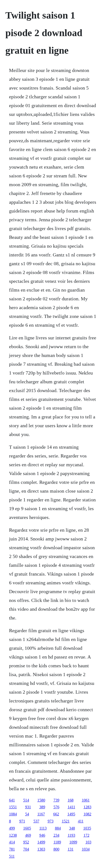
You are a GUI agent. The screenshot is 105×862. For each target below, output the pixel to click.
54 (27, 814)
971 (22, 821)
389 (42, 807)
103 (88, 842)
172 (86, 835)
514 (26, 800)
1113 (43, 828)
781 (12, 849)
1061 (86, 800)
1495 (71, 814)
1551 (13, 807)
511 (12, 856)
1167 (41, 814)
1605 (27, 828)
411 (81, 821)
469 (28, 835)
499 (12, 828)
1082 (87, 814)
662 (56, 814)
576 (56, 807)
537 (36, 821)
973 (50, 821)
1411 (71, 807)
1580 (41, 800)
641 (12, 800)
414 (12, 842)
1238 (13, 835)
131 (71, 849)
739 (56, 800)
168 (71, 800)
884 (58, 828)
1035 (87, 828)
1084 (13, 814)
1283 (87, 807)
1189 (57, 842)
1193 (71, 835)
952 (26, 842)
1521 (66, 821)
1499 (41, 842)
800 (56, 849)
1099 (73, 842)
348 (72, 828)
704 (26, 849)
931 (28, 807)
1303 (41, 849)
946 (42, 835)
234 (56, 835)
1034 (86, 849)
